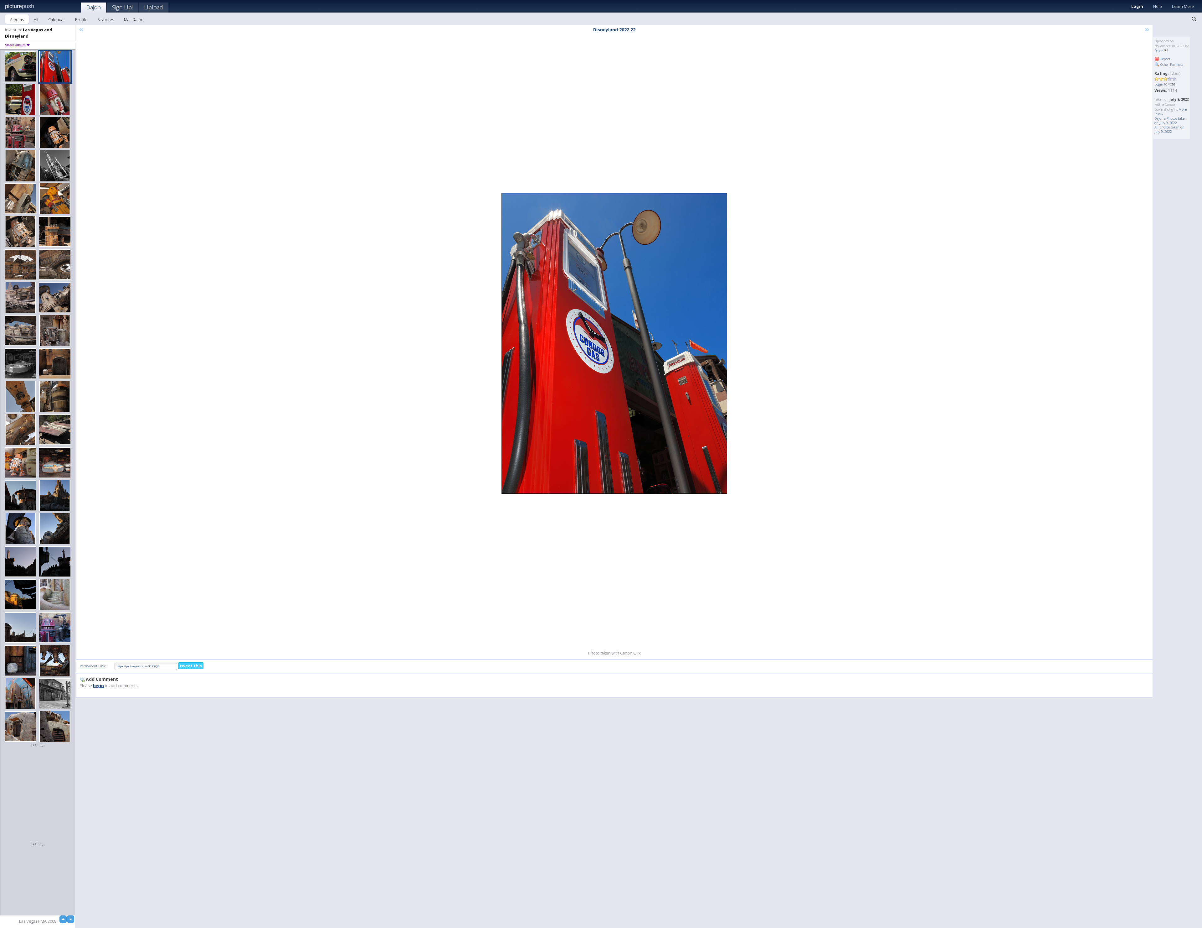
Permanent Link (92, 666)
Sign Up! (122, 7)
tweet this (191, 666)
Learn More (1183, 6)
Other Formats (1171, 64)
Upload (153, 7)
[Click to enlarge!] (614, 343)
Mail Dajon (133, 19)
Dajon (93, 7)
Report (1164, 58)
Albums (17, 19)
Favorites (105, 19)
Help (1157, 6)
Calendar (56, 19)
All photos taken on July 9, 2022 (1169, 129)
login (98, 685)
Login (1137, 6)
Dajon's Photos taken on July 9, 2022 (1170, 120)
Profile (81, 19)
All (36, 19)
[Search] (1194, 19)
